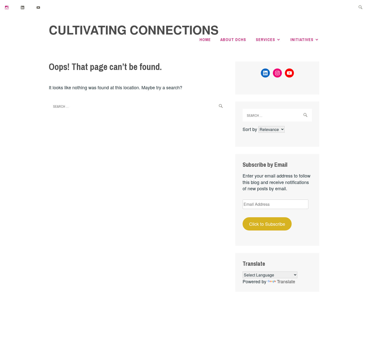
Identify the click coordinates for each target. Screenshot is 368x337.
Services (265, 39)
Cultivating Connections (134, 29)
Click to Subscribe (267, 223)
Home (205, 39)
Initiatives (301, 39)
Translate (286, 281)
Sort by (250, 129)
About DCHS (233, 39)
